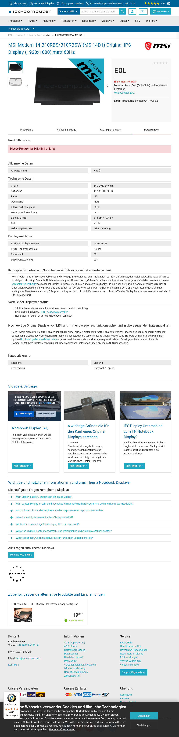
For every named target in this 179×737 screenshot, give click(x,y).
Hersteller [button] (14, 20)
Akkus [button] (31, 20)
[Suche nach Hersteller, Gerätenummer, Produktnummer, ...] (122, 11)
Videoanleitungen (129, 664)
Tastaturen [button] (67, 20)
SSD (137, 20)
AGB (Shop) (70, 646)
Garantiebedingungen (76, 672)
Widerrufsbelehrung (74, 668)
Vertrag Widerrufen (130, 661)
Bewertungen (151, 129)
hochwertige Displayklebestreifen (39, 339)
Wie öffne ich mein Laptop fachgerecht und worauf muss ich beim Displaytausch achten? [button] (64, 531)
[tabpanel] (67, 86)
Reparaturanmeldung (131, 653)
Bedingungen (45, 403)
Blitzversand (20, 3)
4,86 (163, 3)
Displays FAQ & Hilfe (21, 554)
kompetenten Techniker (24, 284)
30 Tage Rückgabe (43, 3)
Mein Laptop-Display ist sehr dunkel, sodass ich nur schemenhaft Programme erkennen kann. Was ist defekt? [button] (74, 503)
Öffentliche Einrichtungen (134, 650)
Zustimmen (144, 715)
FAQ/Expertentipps (110, 129)
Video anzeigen (25, 414)
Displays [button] (106, 20)
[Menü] (18, 694)
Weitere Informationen (62, 729)
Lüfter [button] (123, 20)
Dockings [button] (88, 20)
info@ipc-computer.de (28, 658)
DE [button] (142, 11)
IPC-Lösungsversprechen (54, 312)
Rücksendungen (129, 657)
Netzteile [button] (48, 20)
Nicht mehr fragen (46, 414)
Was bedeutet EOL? (124, 92)
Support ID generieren (133, 672)
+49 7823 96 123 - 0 (28, 645)
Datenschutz (71, 653)
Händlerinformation (130, 646)
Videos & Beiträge (66, 129)
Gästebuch (126, 694)
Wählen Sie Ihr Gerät (19, 28)
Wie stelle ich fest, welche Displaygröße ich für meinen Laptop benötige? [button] (54, 537)
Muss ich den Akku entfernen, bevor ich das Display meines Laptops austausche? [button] (59, 510)
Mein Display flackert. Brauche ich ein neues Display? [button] (44, 496)
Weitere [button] (150, 20)
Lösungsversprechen (71, 3)
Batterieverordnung (74, 650)
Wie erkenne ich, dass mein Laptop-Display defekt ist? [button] (44, 517)
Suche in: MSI (66, 11)
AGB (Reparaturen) (74, 642)
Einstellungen (144, 725)
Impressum (70, 661)
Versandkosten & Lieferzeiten (80, 664)
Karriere (124, 698)
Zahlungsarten (72, 675)
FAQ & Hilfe (126, 642)
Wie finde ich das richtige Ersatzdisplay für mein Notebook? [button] (48, 524)
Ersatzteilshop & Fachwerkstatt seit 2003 (112, 3)
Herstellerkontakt (73, 657)
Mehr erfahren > (22, 465)
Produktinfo (26, 129)
